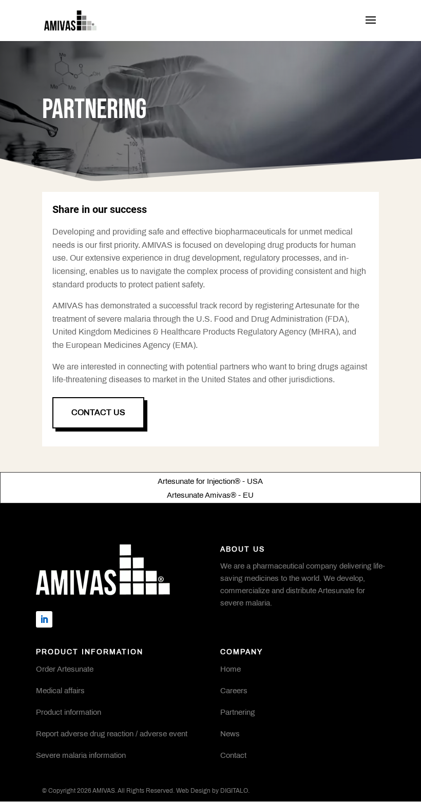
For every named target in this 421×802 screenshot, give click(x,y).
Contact (233, 755)
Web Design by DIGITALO (212, 791)
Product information (68, 712)
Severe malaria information (81, 755)
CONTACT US (98, 413)
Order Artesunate (64, 669)
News (230, 734)
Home (230, 669)
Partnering (237, 712)
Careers (233, 691)
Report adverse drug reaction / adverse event (111, 734)
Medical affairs (60, 691)
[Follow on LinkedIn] (44, 619)
